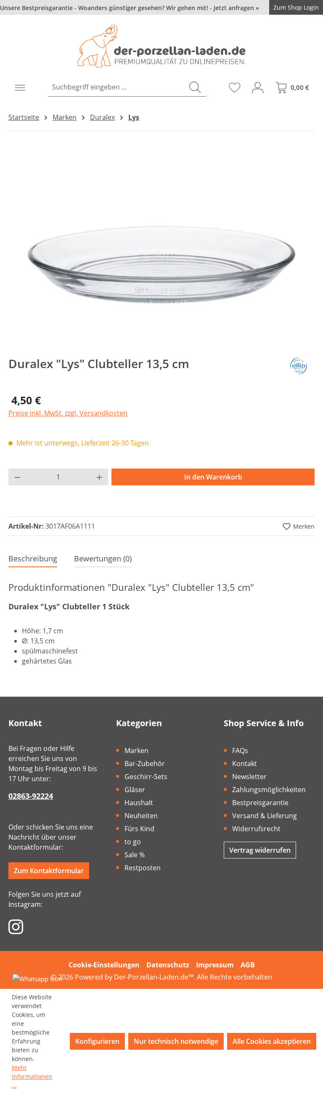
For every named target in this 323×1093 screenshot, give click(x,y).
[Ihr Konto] (257, 87)
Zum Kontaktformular (49, 870)
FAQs (240, 750)
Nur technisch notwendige (176, 1041)
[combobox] (116, 87)
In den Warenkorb (213, 477)
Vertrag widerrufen (260, 850)
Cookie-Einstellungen (104, 964)
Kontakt (244, 763)
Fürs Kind (139, 828)
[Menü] (20, 87)
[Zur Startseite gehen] (161, 46)
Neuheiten (141, 815)
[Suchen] (195, 87)
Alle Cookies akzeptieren (272, 1041)
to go (132, 841)
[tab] (32, 559)
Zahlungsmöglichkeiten (269, 789)
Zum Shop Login (296, 7)
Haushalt (138, 802)
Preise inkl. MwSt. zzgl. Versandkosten (67, 413)
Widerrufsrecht (256, 828)
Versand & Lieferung (264, 815)
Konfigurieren (97, 1041)
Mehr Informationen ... (32, 1076)
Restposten (142, 867)
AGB (248, 964)
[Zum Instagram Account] (15, 926)
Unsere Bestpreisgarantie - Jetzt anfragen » (129, 8)
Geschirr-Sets (145, 776)
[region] (161, 255)
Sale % (134, 854)
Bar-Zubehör (144, 763)
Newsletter (249, 776)
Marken (136, 750)
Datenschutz (167, 964)
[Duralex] (299, 367)
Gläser (134, 789)
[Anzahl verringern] (17, 477)
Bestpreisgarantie (260, 802)
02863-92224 (30, 796)
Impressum (215, 964)
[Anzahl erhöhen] (100, 477)
